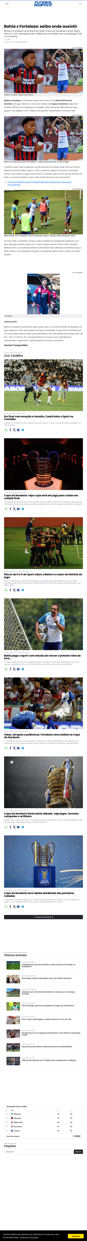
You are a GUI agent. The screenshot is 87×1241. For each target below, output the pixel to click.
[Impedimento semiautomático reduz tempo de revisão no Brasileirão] (13, 965)
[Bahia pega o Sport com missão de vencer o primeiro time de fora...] (43, 624)
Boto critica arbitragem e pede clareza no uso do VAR (46, 1019)
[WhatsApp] (6, 430)
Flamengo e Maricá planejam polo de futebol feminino (47, 978)
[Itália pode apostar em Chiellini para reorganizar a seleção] (13, 1061)
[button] (65, 1236)
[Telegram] (23, 430)
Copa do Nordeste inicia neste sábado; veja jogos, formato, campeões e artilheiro (41, 815)
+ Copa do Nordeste (42, 917)
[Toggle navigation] (80, 3)
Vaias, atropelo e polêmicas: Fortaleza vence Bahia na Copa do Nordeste (42, 736)
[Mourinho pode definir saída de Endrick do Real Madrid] (13, 1047)
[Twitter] (14, 430)
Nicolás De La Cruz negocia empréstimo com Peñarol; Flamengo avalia (51, 1034)
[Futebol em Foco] (43, 4)
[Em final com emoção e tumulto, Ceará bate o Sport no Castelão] (43, 385)
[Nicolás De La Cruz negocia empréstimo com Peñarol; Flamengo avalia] (13, 1033)
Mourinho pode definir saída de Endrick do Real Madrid (47, 1047)
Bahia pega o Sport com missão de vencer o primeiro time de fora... (42, 657)
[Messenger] (18, 430)
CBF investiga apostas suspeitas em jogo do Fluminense (48, 1006)
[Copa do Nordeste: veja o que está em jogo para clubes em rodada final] (43, 464)
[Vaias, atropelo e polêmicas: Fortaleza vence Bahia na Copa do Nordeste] (43, 703)
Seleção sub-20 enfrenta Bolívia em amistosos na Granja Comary (48, 993)
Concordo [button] (76, 1236)
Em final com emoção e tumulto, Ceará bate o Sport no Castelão (38, 418)
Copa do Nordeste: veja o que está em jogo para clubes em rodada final (41, 497)
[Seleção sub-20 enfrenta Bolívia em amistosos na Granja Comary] (13, 992)
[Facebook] (10, 430)
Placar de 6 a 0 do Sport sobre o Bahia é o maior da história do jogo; (43, 576)
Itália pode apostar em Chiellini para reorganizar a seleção (49, 1060)
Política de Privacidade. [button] (29, 1237)
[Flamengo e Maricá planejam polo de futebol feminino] (13, 979)
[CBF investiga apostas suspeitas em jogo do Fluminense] (13, 1006)
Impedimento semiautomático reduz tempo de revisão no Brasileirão (48, 966)
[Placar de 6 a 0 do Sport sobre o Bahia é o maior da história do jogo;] (43, 543)
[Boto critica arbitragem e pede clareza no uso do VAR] (13, 1020)
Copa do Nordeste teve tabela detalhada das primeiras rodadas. (39, 894)
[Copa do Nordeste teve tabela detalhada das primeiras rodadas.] (43, 861)
